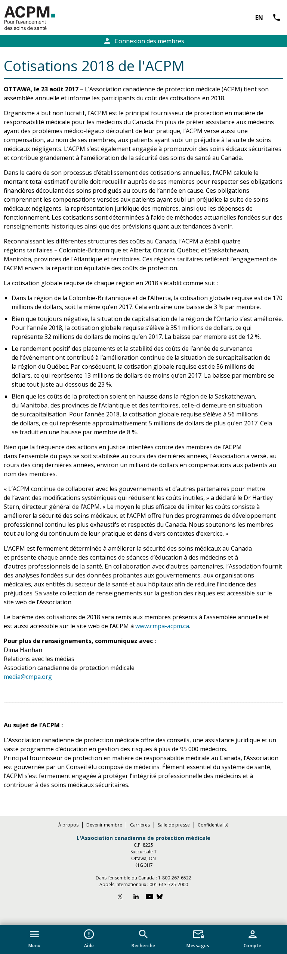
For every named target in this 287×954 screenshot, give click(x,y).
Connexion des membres (143, 41)
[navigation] (143, 939)
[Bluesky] (163, 897)
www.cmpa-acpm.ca (162, 626)
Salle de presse (174, 825)
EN (259, 17)
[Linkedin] (136, 897)
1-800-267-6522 (174, 878)
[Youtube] (149, 897)
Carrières (140, 825)
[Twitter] (123, 897)
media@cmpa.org (28, 677)
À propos (68, 825)
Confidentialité (213, 825)
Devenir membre (104, 825)
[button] (34, 937)
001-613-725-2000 (168, 884)
